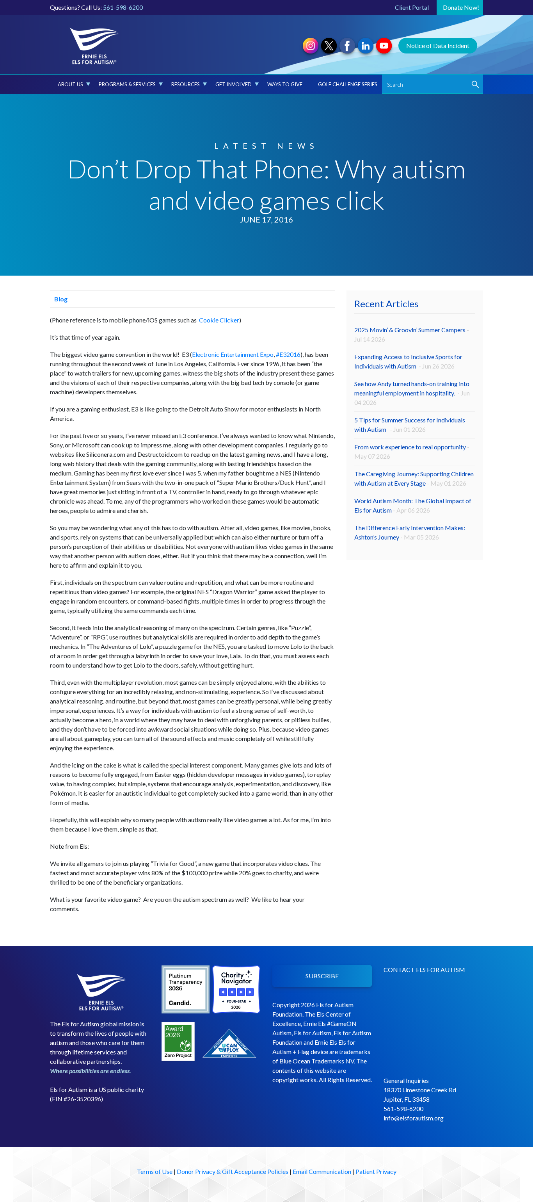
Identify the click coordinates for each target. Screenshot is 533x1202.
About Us (70, 84)
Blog (60, 299)
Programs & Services (127, 84)
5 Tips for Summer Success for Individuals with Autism (409, 424)
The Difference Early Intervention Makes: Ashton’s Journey (409, 532)
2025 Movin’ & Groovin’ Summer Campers (411, 334)
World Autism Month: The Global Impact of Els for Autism (412, 505)
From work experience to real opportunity (411, 451)
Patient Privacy (375, 1171)
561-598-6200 (123, 7)
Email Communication (322, 1171)
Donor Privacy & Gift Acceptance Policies (232, 1171)
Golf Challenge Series (347, 84)
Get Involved (233, 84)
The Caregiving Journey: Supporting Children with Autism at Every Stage (414, 478)
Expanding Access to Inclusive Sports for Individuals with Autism (408, 361)
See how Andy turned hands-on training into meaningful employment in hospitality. (412, 393)
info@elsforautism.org (414, 1118)
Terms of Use (154, 1171)
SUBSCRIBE (322, 975)
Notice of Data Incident (437, 45)
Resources (185, 84)
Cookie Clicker (219, 320)
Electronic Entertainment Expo (233, 354)
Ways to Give (284, 84)
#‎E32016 (288, 354)
